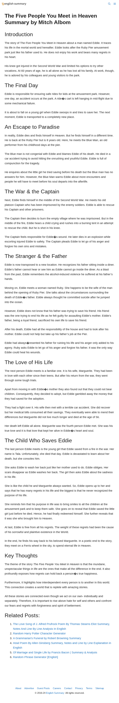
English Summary (55, 693)
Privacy (79, 688)
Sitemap (99, 688)
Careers (57, 688)
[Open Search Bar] (109, 4)
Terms (89, 688)
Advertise (29, 688)
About (18, 688)
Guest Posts (43, 688)
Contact (68, 688)
